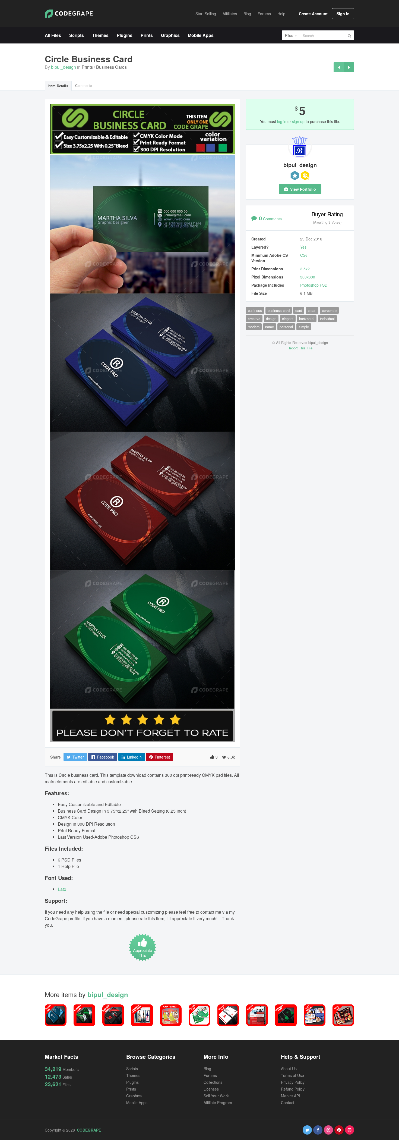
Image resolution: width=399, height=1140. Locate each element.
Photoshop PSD (313, 285)
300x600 (307, 277)
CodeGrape (89, 1130)
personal (286, 326)
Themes (133, 1075)
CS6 (304, 255)
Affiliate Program (218, 1102)
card (298, 310)
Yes (303, 247)
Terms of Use (292, 1075)
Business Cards (111, 67)
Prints (87, 67)
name (269, 326)
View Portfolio (302, 189)
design (271, 318)
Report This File (299, 347)
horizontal (306, 318)
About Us (289, 1068)
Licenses (211, 1089)
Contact (287, 1102)
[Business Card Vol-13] (339, 67)
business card (279, 310)
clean (312, 310)
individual (327, 318)
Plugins (132, 1082)
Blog (207, 1068)
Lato (62, 889)
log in (281, 121)
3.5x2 (305, 268)
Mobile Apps (136, 1102)
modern (253, 326)
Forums (210, 1075)
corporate (329, 310)
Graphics (134, 1095)
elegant (287, 318)
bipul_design (63, 67)
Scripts (132, 1068)
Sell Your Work (216, 1095)
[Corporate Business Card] (349, 67)
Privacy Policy (293, 1082)
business (255, 310)
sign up (298, 121)
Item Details (58, 85)
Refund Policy (293, 1089)
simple (304, 326)
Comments (83, 85)
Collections (213, 1082)
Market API (290, 1095)
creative (254, 318)
